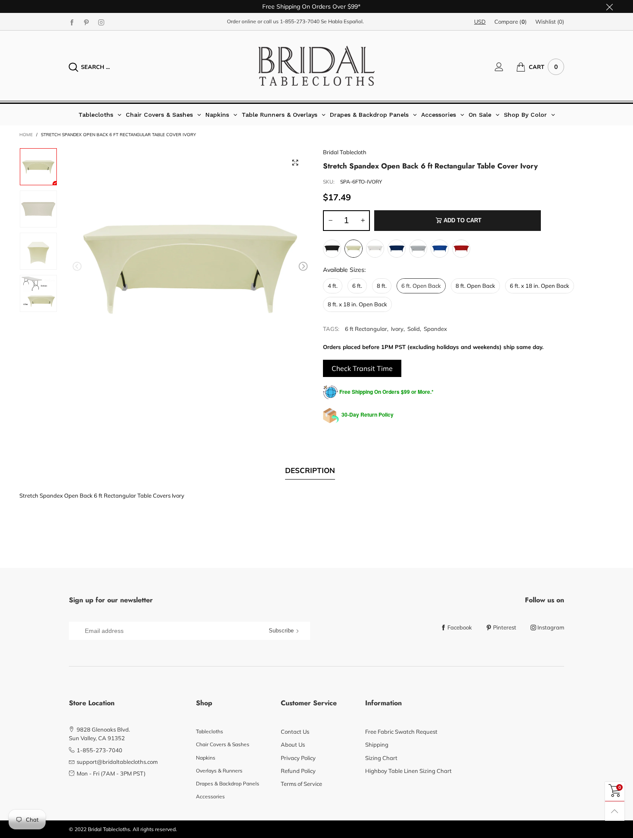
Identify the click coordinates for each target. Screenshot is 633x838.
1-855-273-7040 (300, 21)
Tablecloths (209, 731)
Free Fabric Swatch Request (401, 731)
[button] (77, 266)
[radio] (332, 249)
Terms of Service (301, 783)
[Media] (295, 162)
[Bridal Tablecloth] (316, 66)
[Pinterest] (86, 22)
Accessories (210, 796)
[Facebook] (72, 22)
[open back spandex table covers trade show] (38, 251)
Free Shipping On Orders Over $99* (311, 6)
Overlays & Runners (219, 770)
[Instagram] (101, 22)
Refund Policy (298, 770)
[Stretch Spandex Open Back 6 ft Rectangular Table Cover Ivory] (190, 268)
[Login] (505, 67)
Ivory (397, 328)
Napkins (205, 757)
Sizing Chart (381, 757)
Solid (413, 328)
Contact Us (295, 731)
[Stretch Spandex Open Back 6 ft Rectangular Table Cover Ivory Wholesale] (38, 208)
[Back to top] (614, 811)
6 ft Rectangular (366, 328)
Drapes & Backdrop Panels (227, 783)
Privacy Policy (298, 757)
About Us (293, 744)
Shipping (376, 744)
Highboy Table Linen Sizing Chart (408, 770)
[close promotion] (609, 6)
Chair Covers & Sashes (222, 744)
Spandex (435, 328)
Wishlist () (549, 21)
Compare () (510, 21)
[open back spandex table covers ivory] (38, 293)
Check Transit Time (362, 368)
